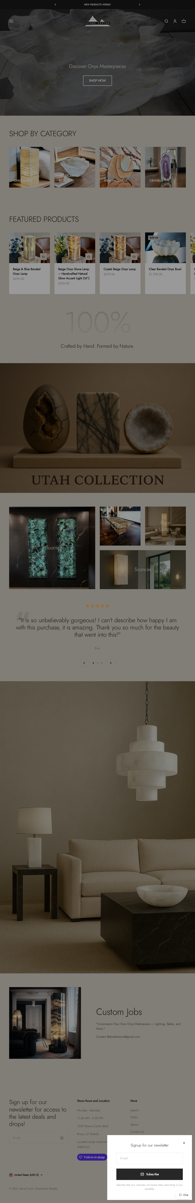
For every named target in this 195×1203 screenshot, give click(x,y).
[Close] (184, 1143)
